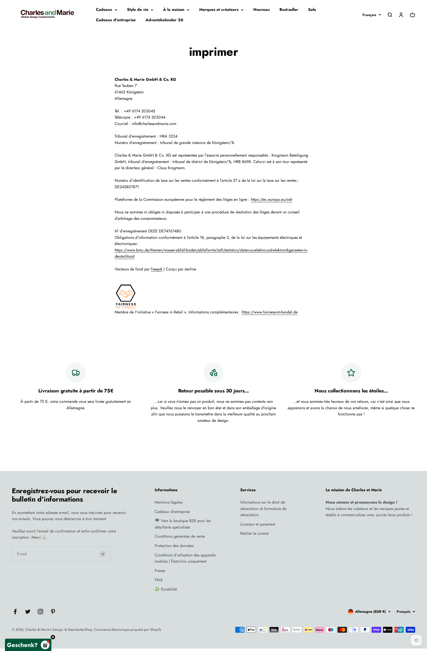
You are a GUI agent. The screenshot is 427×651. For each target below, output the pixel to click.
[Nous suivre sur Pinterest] (53, 611)
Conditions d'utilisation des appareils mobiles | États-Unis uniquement (185, 558)
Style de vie (137, 9)
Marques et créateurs (218, 9)
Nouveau (261, 9)
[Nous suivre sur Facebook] (15, 611)
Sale (312, 9)
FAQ (158, 580)
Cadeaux (104, 9)
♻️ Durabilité (166, 589)
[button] (28, 645)
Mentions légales (168, 502)
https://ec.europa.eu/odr (271, 199)
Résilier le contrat (254, 533)
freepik (156, 269)
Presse (160, 570)
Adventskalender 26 (164, 20)
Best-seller (288, 9)
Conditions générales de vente (180, 536)
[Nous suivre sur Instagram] (40, 611)
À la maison (173, 9)
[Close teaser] (52, 637)
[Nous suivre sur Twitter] (27, 611)
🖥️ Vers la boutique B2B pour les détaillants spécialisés (183, 524)
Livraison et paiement (257, 524)
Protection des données (174, 546)
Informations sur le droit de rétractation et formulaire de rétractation (263, 508)
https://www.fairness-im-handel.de (270, 312)
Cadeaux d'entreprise (116, 20)
